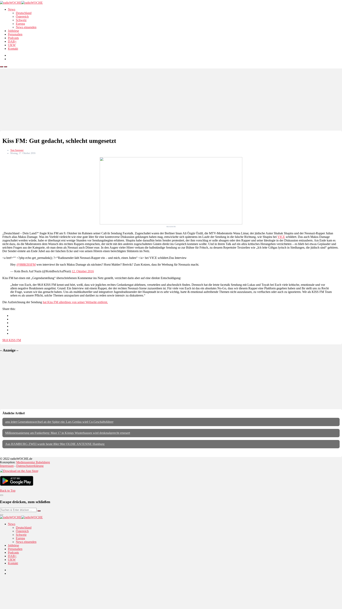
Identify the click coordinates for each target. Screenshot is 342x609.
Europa (20, 23)
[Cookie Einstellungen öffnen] (29, 607)
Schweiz (21, 20)
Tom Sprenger (17, 150)
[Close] (1, 495)
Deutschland (23, 13)
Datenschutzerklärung (30, 465)
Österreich (22, 16)
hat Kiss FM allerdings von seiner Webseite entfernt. (75, 302)
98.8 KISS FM (11, 340)
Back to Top (7, 490)
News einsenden (26, 27)
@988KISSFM (26, 264)
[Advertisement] (171, 101)
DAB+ (12, 41)
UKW (12, 45)
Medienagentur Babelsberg (33, 462)
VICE (281, 236)
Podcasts (13, 38)
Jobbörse (13, 30)
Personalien (15, 34)
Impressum (7, 465)
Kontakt (13, 48)
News (11, 9)
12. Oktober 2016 (83, 271)
